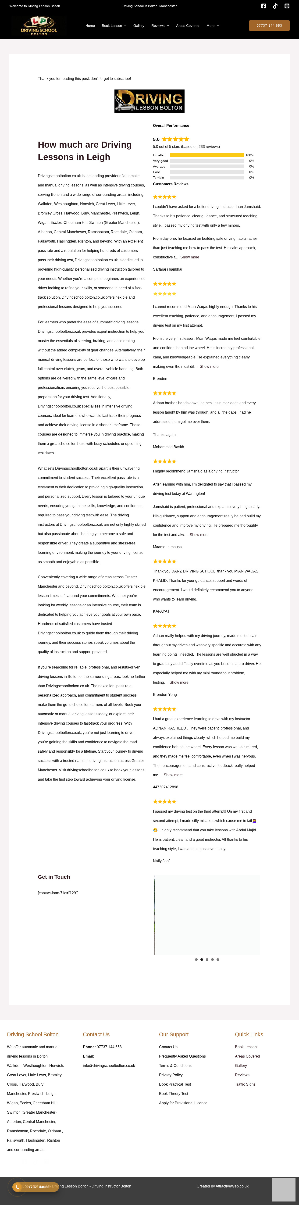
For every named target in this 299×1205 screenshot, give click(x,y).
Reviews (158, 26)
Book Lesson (112, 26)
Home (90, 26)
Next (267, 914)
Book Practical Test (175, 1084)
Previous (147, 914)
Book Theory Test (173, 1094)
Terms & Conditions (175, 1066)
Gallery (138, 26)
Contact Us (168, 1047)
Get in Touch (54, 877)
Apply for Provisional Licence (183, 1103)
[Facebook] (263, 6)
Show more (189, 257)
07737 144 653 (269, 25)
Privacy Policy (171, 1075)
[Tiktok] (275, 6)
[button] (124, 26)
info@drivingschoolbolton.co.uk (109, 1066)
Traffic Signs (245, 1084)
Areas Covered (187, 26)
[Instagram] (287, 6)
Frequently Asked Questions (182, 1056)
